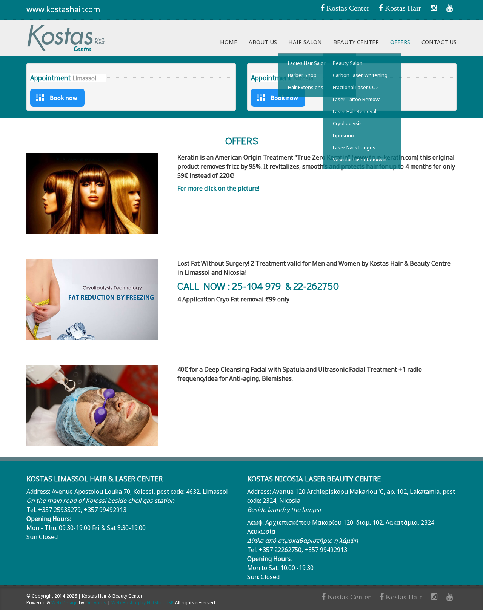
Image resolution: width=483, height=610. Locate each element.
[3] (434, 8)
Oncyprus (95, 602)
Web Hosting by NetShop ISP (142, 602)
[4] (449, 8)
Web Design (64, 602)
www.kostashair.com (63, 9)
